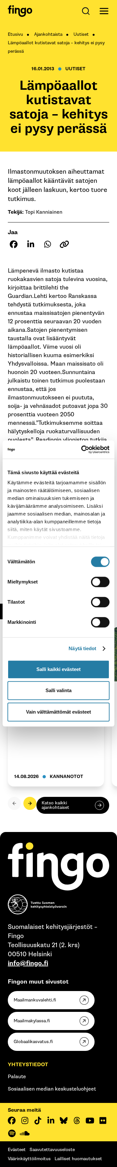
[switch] (100, 582)
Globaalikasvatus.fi (33, 1042)
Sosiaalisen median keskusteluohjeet (52, 1089)
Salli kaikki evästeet (58, 669)
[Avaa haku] (87, 11)
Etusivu (15, 34)
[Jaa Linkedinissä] (30, 244)
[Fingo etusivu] (20, 11)
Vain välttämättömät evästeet (58, 712)
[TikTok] (38, 1120)
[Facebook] (12, 1120)
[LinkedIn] (51, 1120)
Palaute (17, 1076)
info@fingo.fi (28, 963)
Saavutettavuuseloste (52, 1150)
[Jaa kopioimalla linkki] (64, 244)
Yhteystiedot (28, 1064)
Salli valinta (59, 690)
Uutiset (81, 34)
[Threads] (77, 1120)
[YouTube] (90, 1120)
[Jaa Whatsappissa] (47, 244)
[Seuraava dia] (29, 803)
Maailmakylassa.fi (32, 1021)
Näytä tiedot (82, 648)
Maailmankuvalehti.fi (35, 1000)
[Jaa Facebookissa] (14, 244)
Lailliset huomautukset (78, 1159)
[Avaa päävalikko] (104, 11)
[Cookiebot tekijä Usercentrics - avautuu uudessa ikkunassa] (83, 449)
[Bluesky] (64, 1120)
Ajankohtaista (48, 34)
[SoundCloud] (25, 1133)
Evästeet (17, 1150)
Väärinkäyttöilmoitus (29, 1159)
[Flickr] (103, 1120)
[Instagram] (25, 1120)
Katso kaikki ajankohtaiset (55, 805)
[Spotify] (12, 1133)
